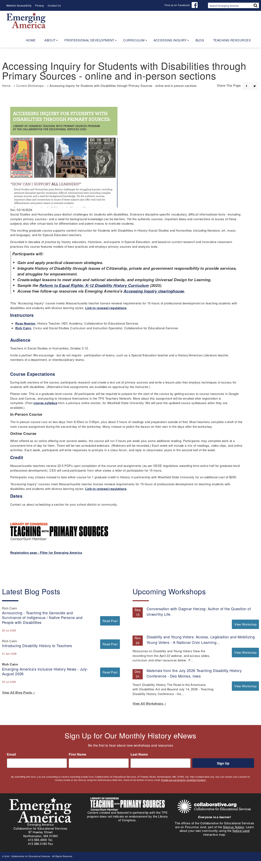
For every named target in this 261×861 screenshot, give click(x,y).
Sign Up (223, 763)
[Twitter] (255, 83)
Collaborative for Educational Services (30, 856)
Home (6, 85)
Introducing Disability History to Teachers (37, 645)
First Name (77, 754)
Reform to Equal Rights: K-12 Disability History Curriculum (94, 285)
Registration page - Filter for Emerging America (46, 552)
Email (11, 754)
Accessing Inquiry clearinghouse (154, 291)
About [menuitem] (48, 41)
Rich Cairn (23, 328)
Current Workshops (30, 85)
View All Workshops (149, 703)
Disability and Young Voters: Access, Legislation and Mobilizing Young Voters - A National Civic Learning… (201, 639)
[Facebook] (246, 83)
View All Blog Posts (18, 692)
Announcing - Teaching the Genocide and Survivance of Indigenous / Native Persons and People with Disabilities (42, 617)
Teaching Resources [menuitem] (232, 40)
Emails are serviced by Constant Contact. (183, 779)
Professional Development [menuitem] (87, 41)
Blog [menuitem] (200, 40)
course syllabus (45, 403)
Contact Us (54, 5)
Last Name (139, 754)
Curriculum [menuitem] (132, 41)
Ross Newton (25, 323)
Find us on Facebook (177, 5)
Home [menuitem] (31, 40)
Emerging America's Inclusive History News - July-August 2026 (45, 671)
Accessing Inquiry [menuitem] (168, 41)
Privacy (39, 5)
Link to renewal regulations (105, 308)
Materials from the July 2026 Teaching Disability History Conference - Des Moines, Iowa (194, 673)
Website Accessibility (18, 5)
